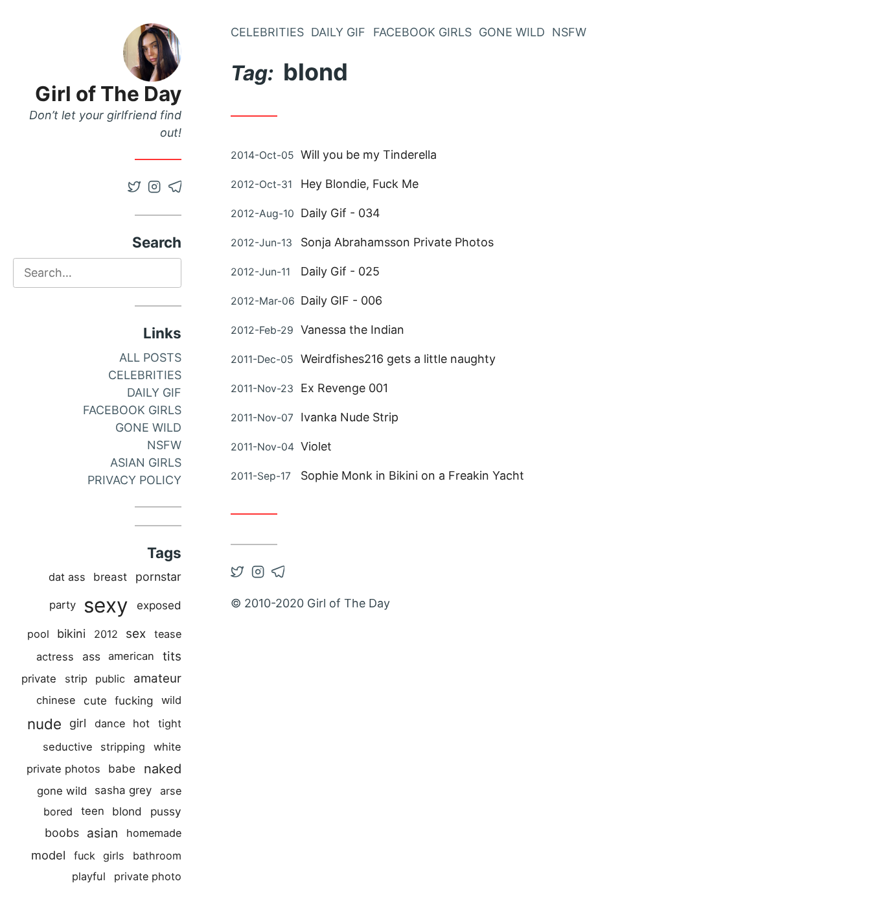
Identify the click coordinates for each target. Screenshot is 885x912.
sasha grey (123, 790)
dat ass (67, 576)
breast (110, 576)
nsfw (164, 445)
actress (55, 656)
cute (95, 700)
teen (92, 810)
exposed (159, 605)
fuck (84, 855)
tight (169, 723)
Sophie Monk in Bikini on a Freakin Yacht (412, 475)
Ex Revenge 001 (344, 388)
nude (44, 723)
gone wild (62, 790)
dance (110, 723)
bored (58, 811)
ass (91, 656)
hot (141, 723)
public (110, 678)
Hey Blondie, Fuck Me (360, 184)
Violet (316, 446)
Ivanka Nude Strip (349, 417)
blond (127, 811)
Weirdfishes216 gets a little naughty (398, 359)
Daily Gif (154, 392)
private (38, 678)
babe (121, 768)
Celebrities (144, 375)
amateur (157, 678)
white (167, 746)
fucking (134, 700)
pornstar (158, 576)
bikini (71, 633)
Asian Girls (145, 462)
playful (89, 876)
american (131, 655)
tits (172, 656)
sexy (106, 605)
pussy (165, 811)
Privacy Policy (134, 480)
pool (38, 633)
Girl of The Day (108, 93)
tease (167, 633)
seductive (68, 746)
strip (76, 678)
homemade (153, 832)
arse (170, 790)
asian (102, 833)
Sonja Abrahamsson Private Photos (397, 242)
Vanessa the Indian (352, 329)
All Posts (150, 357)
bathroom (157, 855)
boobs (62, 832)
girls (113, 855)
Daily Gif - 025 (340, 271)
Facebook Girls (132, 410)
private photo (147, 876)
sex (136, 633)
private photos (63, 768)
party (62, 604)
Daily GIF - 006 (341, 300)
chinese (55, 700)
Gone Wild (148, 427)
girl (77, 723)
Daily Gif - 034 (340, 213)
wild (171, 700)
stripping (122, 746)
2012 (106, 633)
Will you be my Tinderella (369, 154)
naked (162, 769)
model (48, 855)
